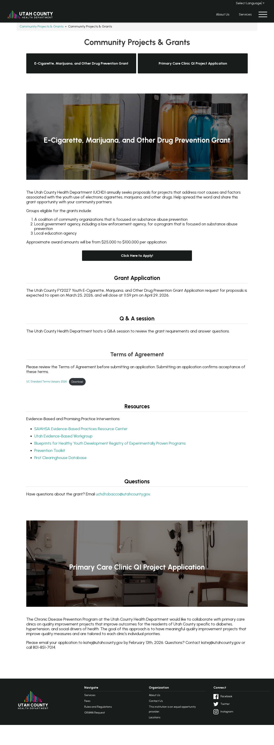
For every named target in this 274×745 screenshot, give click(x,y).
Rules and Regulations (98, 706)
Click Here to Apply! (137, 255)
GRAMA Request (94, 712)
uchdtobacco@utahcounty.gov (123, 494)
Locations (154, 717)
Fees (87, 701)
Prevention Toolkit (49, 450)
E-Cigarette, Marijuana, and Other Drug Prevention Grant (81, 63)
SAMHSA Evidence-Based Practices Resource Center (81, 428)
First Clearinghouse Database (60, 457)
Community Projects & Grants (41, 26)
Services (245, 14)
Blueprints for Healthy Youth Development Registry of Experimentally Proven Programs (110, 443)
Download (77, 381)
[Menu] (262, 14)
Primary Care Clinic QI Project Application (193, 63)
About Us (222, 14)
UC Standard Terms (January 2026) (46, 381)
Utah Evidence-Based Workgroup (63, 436)
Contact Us (156, 701)
